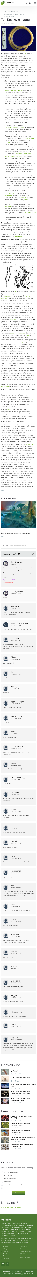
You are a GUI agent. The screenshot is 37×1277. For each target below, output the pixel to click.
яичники (8, 206)
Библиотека (7, 1182)
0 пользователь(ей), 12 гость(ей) (11, 1207)
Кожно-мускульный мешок (14, 91)
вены (27, 335)
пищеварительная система (14, 127)
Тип (25, 54)
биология (29, 444)
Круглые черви (10, 193)
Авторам (22, 1253)
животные (8, 195)
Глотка (7, 143)
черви (9, 409)
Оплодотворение (30, 213)
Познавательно (8, 1256)
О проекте (23, 1246)
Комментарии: (11, 554)
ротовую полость (28, 138)
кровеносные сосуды (17, 333)
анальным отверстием (23, 153)
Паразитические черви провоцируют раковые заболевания (23, 1138)
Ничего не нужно (9, 1188)
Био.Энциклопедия (10, 1178)
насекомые (5, 386)
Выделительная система (13, 157)
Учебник (5, 1251)
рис (23, 242)
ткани (10, 342)
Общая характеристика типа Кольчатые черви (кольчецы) (20, 1092)
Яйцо (18, 320)
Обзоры (5, 1249)
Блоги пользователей (11, 1172)
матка (28, 296)
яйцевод (4, 298)
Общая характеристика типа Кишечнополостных (20, 1099)
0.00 (13, 23)
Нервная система (11, 175)
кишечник (7, 296)
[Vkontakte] (26, 3)
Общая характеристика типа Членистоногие (20, 1078)
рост (32, 400)
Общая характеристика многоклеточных (15, 533)
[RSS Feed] (30, 3)
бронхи (23, 342)
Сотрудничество (25, 1251)
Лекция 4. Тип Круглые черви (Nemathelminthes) (20, 1124)
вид (15, 292)
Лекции (5, 1253)
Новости (5, 1246)
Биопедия (6, 1258)
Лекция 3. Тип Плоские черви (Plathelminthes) (20, 1131)
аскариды (23, 198)
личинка (13, 320)
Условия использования (25, 1256)
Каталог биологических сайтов (14, 1185)
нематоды (18, 236)
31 (3, 491)
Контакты (23, 1249)
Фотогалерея (8, 1175)
